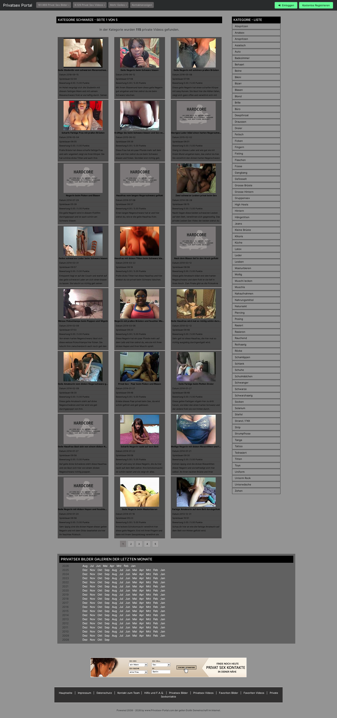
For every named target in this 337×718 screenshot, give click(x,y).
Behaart (239, 64)
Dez (85, 570)
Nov (92, 570)
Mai (105, 565)
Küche (238, 242)
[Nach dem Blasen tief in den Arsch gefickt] (196, 241)
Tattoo (239, 446)
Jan (133, 565)
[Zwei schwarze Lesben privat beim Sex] (196, 178)
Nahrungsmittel (244, 299)
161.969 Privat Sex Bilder (52, 4)
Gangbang (241, 172)
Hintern (239, 210)
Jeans (238, 223)
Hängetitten (242, 217)
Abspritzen (241, 26)
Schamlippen (242, 357)
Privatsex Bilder (178, 692)
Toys (237, 465)
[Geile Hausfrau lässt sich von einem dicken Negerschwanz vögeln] (83, 429)
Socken (239, 401)
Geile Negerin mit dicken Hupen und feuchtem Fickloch (87, 509)
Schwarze (241, 389)
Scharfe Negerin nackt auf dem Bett (139, 446)
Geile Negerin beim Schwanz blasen (140, 70)
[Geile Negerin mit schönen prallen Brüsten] (196, 52)
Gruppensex (242, 198)
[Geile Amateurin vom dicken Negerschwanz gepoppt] (83, 366)
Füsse (238, 166)
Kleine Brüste (243, 229)
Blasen (239, 89)
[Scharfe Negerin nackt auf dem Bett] (139, 429)
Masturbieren (243, 268)
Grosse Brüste (243, 185)
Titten (238, 458)
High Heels (241, 204)
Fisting (239, 153)
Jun (98, 565)
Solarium (240, 408)
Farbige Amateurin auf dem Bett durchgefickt (196, 509)
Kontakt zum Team (128, 692)
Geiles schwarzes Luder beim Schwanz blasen (83, 258)
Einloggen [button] (287, 5)
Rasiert (239, 325)
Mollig (238, 274)
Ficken (239, 140)
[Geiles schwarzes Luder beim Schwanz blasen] (83, 241)
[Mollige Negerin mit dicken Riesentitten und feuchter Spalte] (196, 429)
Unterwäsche (243, 484)
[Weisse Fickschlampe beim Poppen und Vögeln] (83, 304)
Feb (126, 565)
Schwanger (241, 382)
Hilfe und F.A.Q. (154, 692)
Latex (238, 249)
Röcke (238, 350)
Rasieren (240, 331)
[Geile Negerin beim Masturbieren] (139, 492)
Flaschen (240, 159)
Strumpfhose (243, 433)
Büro (237, 109)
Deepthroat (242, 115)
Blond (238, 96)
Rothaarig (240, 344)
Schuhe (239, 369)
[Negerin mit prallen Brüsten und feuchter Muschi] (139, 304)
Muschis (240, 287)
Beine (238, 70)
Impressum (84, 692)
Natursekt (241, 306)
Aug (85, 565)
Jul (92, 565)
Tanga (238, 440)
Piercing (240, 312)
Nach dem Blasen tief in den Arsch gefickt (196, 258)
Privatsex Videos (203, 692)
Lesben (239, 261)
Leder (238, 255)
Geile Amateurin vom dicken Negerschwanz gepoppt (86, 384)
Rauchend (241, 338)
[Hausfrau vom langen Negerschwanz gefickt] (139, 178)
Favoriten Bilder (228, 692)
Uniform (240, 471)
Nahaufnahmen (244, 293)
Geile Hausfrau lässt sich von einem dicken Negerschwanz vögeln (92, 446)
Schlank (239, 363)
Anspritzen (241, 38)
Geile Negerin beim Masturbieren (139, 509)
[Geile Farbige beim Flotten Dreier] (196, 366)
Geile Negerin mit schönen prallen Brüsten (196, 70)
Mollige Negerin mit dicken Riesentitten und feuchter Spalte (203, 446)
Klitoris (239, 236)
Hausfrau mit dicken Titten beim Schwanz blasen (140, 258)
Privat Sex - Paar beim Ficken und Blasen (139, 384)
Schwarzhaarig (244, 395)
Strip (237, 427)
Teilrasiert (241, 452)
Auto (238, 51)
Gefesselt (241, 178)
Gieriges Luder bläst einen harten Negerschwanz (197, 132)
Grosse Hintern (244, 191)
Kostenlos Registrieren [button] (316, 5)
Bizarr (238, 83)
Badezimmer (242, 58)
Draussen (240, 121)
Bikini (238, 77)
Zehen (239, 490)
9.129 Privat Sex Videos (88, 4)
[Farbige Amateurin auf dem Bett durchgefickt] (196, 492)
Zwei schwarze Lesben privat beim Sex (196, 195)
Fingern (239, 147)
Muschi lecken (243, 280)
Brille (238, 102)
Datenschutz (104, 692)
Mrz (119, 565)
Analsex (239, 32)
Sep (107, 570)
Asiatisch (240, 45)
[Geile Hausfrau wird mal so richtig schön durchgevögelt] (196, 304)
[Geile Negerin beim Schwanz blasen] (139, 52)
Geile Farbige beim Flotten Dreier (196, 384)
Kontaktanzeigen (142, 4)
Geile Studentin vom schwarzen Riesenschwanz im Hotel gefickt (92, 70)
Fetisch (239, 134)
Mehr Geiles (117, 4)
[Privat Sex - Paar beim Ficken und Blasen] (139, 366)
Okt (100, 570)
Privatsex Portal (17, 5)
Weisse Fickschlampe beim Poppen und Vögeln (83, 321)
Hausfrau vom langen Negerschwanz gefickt (139, 195)
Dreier (238, 128)
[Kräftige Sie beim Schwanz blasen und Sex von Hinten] (139, 115)
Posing (239, 318)
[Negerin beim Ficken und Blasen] (83, 178)
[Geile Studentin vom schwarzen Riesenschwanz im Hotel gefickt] (83, 52)
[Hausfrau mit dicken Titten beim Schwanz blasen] (139, 241)
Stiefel (239, 414)
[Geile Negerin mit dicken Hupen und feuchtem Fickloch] (83, 492)
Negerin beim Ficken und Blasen (83, 195)
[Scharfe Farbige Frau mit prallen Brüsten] (83, 115)
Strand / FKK (242, 420)
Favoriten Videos (254, 692)
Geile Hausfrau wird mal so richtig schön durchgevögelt (200, 321)
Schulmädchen (244, 376)
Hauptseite (65, 692)
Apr (112, 565)
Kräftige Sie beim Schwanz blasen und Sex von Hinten (143, 132)
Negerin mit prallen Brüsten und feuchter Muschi (140, 321)
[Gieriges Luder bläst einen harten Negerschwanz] (196, 115)
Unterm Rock (243, 478)
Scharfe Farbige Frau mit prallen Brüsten (83, 132)
